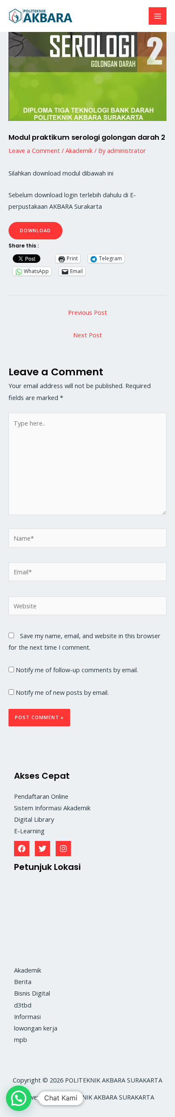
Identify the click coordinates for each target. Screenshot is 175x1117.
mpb (20, 1039)
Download (35, 230)
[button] (18, 1098)
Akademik (79, 150)
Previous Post (87, 312)
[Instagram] (63, 848)
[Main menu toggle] (158, 16)
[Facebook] (21, 848)
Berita (22, 981)
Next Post (87, 335)
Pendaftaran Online (41, 796)
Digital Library (34, 819)
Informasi (27, 1016)
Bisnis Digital (32, 993)
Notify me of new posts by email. (62, 692)
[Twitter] (42, 848)
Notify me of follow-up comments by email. (77, 669)
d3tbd (22, 1005)
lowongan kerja (35, 1028)
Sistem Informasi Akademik (52, 807)
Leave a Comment (34, 150)
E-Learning (29, 830)
